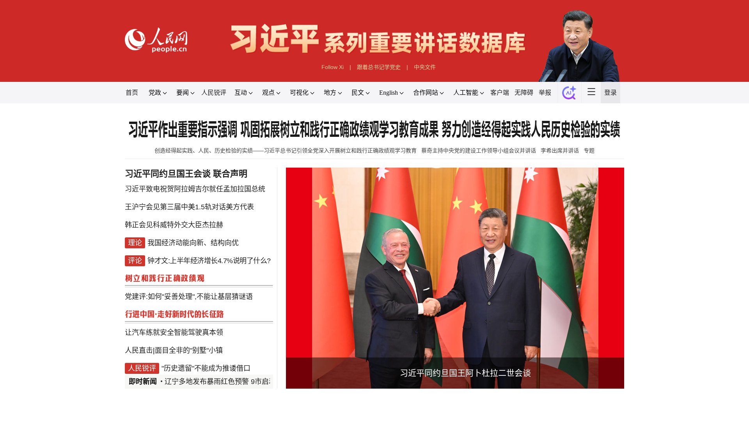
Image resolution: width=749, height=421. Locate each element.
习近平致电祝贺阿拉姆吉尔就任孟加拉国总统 (195, 189)
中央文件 (425, 67)
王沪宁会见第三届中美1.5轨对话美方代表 (189, 207)
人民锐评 (213, 92)
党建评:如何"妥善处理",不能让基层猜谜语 (189, 297)
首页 (132, 92)
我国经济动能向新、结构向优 (193, 243)
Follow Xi (332, 67)
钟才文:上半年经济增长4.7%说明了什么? (209, 261)
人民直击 (139, 350)
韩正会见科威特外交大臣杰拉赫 (174, 225)
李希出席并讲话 (560, 150)
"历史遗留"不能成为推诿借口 (206, 368)
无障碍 (524, 92)
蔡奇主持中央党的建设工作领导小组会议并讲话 (478, 150)
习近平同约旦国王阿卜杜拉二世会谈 (465, 372)
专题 (589, 150)
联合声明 (230, 174)
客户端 (499, 92)
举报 (545, 92)
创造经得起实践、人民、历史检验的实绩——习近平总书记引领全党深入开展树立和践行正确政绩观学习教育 (285, 150)
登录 (610, 92)
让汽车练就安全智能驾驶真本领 (174, 332)
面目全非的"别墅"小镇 (189, 350)
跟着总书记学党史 (379, 67)
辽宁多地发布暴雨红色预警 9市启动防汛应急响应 (241, 382)
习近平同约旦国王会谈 (168, 174)
